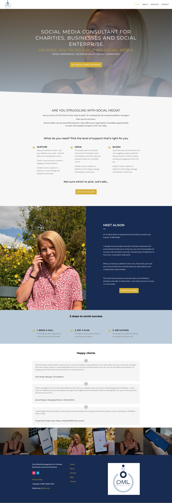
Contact (165, 4)
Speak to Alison (86, 192)
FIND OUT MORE (129, 291)
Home (137, 4)
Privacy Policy (37, 479)
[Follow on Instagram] (33, 473)
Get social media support (86, 65)
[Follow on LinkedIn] (37, 473)
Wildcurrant (45, 488)
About (145, 4)
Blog (71, 477)
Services (155, 4)
